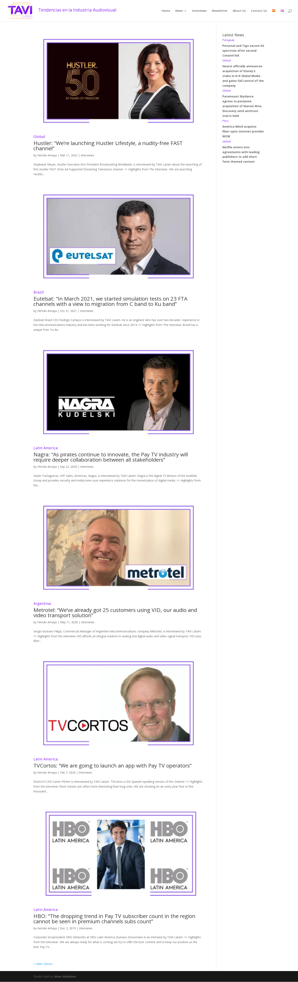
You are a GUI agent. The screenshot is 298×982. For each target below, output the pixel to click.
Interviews (199, 11)
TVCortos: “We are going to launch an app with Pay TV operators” (112, 763)
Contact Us (259, 11)
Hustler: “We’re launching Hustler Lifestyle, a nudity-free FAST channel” (108, 143)
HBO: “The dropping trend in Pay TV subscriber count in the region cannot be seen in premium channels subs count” (114, 916)
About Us (239, 11)
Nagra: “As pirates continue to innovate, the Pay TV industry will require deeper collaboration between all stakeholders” (110, 454)
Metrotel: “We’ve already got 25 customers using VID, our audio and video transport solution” (115, 610)
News (179, 11)
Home (166, 11)
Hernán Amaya (47, 155)
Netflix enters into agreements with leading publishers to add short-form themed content (241, 151)
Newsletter (219, 11)
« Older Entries (43, 964)
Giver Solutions (65, 976)
